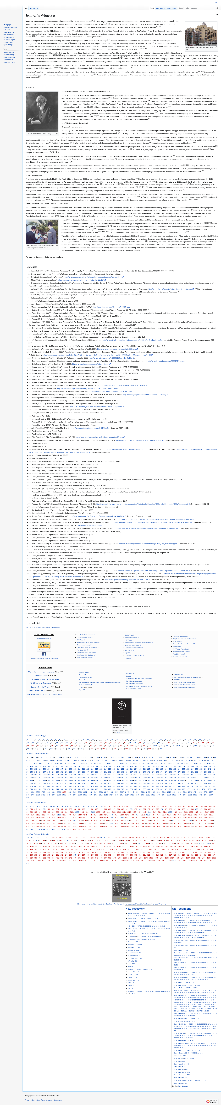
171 (96, 766)
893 (179, 789)
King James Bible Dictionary (85, 655)
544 (35, 789)
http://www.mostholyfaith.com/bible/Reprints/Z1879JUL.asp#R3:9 (96, 407)
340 (66, 778)
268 (135, 772)
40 (209, 740)
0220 (122, 820)
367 (183, 778)
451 (166, 783)
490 (144, 786)
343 (79, 778)
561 (79, 858)
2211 (132, 861)
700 (118, 789)
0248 (74, 823)
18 (102, 740)
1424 (27, 792)
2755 (200, 792)
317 (157, 775)
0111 (124, 812)
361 (157, 778)
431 (79, 783)
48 (57, 742)
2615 (179, 792)
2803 (54, 795)
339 (61, 778)
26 (141, 740)
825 (135, 789)
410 (179, 780)
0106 (98, 812)
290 (40, 775)
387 (79, 780)
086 (196, 809)
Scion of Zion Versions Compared (183, 644)
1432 (33, 792)
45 (42, 742)
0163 (200, 815)
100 (120, 745)
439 (114, 783)
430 (75, 783)
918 (183, 789)
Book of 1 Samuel (179, 953)
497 (175, 786)
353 (122, 778)
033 (158, 806)
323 (183, 775)
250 (57, 772)
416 (205, 780)
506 (214, 786)
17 (98, 740)
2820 (143, 795)
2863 (195, 795)
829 (153, 789)
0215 (95, 820)
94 (91, 745)
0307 (195, 826)
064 (101, 809)
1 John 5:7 (82, 675)
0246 (64, 823)
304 (101, 775)
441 (122, 783)
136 (137, 748)
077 (157, 809)
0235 (195, 820)
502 (196, 786)
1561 (140, 858)
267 (131, 772)
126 (80, 748)
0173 (64, 818)
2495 (158, 792)
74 (183, 742)
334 (40, 778)
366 (179, 778)
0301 (164, 826)
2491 (153, 792)
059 (79, 809)
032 (153, 806)
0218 (111, 820)
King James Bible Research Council (184, 639)
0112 (129, 812)
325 (192, 775)
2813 (106, 795)
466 (40, 786)
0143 (95, 815)
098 (57, 812)
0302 (169, 826)
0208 (59, 820)
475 (79, 786)
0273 (206, 823)
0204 (38, 820)
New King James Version (134, 681)
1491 (130, 858)
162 (57, 766)
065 (105, 809)
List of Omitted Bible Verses (134, 683)
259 (96, 772)
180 (135, 766)
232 (170, 769)
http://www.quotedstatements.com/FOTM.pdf (89, 428)
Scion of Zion (177, 641)
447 (148, 783)
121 (51, 748)
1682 (198, 858)
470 (57, 786)
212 (83, 769)
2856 (158, 795)
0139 (74, 815)
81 (28, 745)
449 (157, 783)
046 (214, 806)
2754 (195, 792)
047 (27, 809)
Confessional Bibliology (180, 636)
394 (109, 780)
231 (166, 769)
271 (148, 772)
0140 (80, 815)
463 (27, 786)
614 (57, 789)
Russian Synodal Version (40, 687)
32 (171, 740)
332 (31, 778)
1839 (43, 861)
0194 (174, 818)
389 (88, 780)
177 (122, 766)
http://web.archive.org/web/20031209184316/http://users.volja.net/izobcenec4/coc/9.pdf (153, 571)
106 (155, 745)
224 (135, 769)
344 (83, 778)
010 (58, 806)
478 (92, 786)
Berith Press (129, 635)
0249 (80, 823)
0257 (122, 823)
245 (35, 772)
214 (92, 769)
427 (61, 783)
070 (127, 809)
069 (122, 809)
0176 (80, 818)
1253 (209, 789)
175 (114, 766)
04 (37, 806)
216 (101, 769)
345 (88, 778)
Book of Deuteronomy (181, 935)
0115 (144, 812)
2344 (106, 792)
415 (201, 780)
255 (79, 772)
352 (118, 778)
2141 (90, 861)
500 (188, 786)
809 (105, 858)
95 (96, 745)
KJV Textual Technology (180, 649)
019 (97, 806)
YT (90, 657)
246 (40, 772)
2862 (190, 795)
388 (83, 780)
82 (33, 745)
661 (101, 789)
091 (27, 812)
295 (61, 775)
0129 (27, 815)
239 (201, 769)
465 (35, 786)
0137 (64, 815)
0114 (139, 812)
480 (101, 786)
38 (200, 740)
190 (179, 766)
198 (214, 766)
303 (96, 775)
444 (135, 783)
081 (175, 809)
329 (209, 775)
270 (144, 772)
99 (115, 745)
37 (195, 740)
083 (183, 809)
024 (119, 806)
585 (53, 789)
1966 (54, 861)
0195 (179, 818)
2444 (127, 792)
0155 (158, 815)
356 (135, 778)
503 (201, 786)
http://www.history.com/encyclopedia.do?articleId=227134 (81, 280)
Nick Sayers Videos (131, 637)
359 (148, 778)
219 (114, 769)
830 (157, 789)
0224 (143, 820)
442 (127, 783)
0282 (64, 826)
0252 (95, 823)
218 (109, 769)
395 (114, 780)
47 (52, 742)
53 (81, 742)
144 (169, 763)
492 (153, 786)
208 (66, 769)
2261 (143, 861)
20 (112, 740)
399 (131, 780)
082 (179, 809)
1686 (27, 861)
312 (135, 775)
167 (79, 766)
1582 (38, 792)
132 (114, 748)
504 (205, 786)
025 (123, 806)
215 (96, 769)
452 (170, 783)
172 (101, 766)
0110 (119, 812)
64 (135, 742)
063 (96, 809)
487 (131, 786)
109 (172, 745)
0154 (153, 815)
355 (131, 778)
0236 (200, 820)
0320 (74, 829)
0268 (179, 823)
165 (70, 766)
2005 (64, 861)
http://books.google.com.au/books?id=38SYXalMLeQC (145, 394)
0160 (185, 815)
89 (67, 745)
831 (162, 789)
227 (148, 769)
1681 (193, 858)
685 (114, 789)
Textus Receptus (84, 680)
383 (61, 780)
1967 (59, 861)
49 (62, 742)
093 (35, 812)
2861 (184, 795)
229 (157, 769)
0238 (211, 820)
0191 (158, 818)
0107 (103, 812)
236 (187, 769)
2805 (64, 795)
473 (70, 786)
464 (31, 786)
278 (179, 772)
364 (170, 778)
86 (52, 745)
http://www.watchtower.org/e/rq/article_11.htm (90, 364)
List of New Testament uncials (36, 802)
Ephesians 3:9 (178, 674)
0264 (158, 823)
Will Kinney (177, 679)
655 (75, 789)
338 (57, 778)
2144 (106, 861)
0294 (127, 826)
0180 (101, 818)
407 (166, 780)
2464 (148, 792)
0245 (59, 823)
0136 (59, 815)
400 (135, 780)
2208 (122, 861)
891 (170, 789)
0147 (116, 815)
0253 (101, 823)
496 (170, 786)
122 (57, 748)
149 (191, 763)
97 (106, 745)
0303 (174, 826)
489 (140, 786)
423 (44, 783)
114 (201, 745)
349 (105, 778)
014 (75, 806)
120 (45, 748)
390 (92, 780)
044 (206, 806)
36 (190, 740)
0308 (200, 826)
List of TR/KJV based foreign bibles (184, 682)
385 (70, 780)
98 (111, 745)
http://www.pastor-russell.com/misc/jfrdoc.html (125, 449)
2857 (163, 795)
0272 (200, 823)
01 (26, 806)
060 (83, 809)
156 (31, 766)
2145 (111, 861)
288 (31, 775)
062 (92, 809)
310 (127, 775)
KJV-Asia (128, 640)
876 (166, 789)
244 (31, 772)
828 (148, 789)
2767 (33, 795)
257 (88, 772)
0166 (27, 818)
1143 (193, 789)
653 (66, 789)
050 (40, 809)
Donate (40, 649)
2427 (116, 792)
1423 (214, 789)
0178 (90, 818)
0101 (72, 812)
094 (40, 812)
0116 (149, 812)
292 (48, 775)
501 (192, 786)
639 (61, 789)
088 (205, 809)
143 (165, 763)
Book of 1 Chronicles (180, 972)
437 (105, 783)
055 (61, 809)
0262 (148, 823)
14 (83, 740)
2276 (174, 861)
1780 (48, 792)
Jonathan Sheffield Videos (181, 651)
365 (175, 778)
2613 (169, 792)
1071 (188, 789)
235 (183, 769)
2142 (95, 861)
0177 (85, 818)
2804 (59, 795)
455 (183, 783)
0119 (165, 812)
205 (53, 769)
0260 (137, 823)
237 (192, 769)
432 (83, 783)
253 (70, 772)
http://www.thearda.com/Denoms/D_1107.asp (111, 307)
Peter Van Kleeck (82, 657)
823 (127, 789)
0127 (207, 812)
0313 (38, 829)
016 (84, 806)
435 (96, 783)
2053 (69, 792)
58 (106, 742)
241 (209, 769)
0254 (106, 823)
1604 (167, 858)
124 (68, 748)
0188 (143, 818)
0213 (85, 820)
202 (40, 769)
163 (61, 766)
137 (143, 748)
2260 (137, 861)
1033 (114, 858)
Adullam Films (177, 646)
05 (40, 806)
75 (188, 742)
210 (75, 769)
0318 (64, 829)
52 (77, 742)
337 (53, 778)
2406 (205, 861)
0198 (195, 818)
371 (201, 778)
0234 (190, 820)
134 (126, 748)
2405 (200, 861)
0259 (132, 823)
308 (118, 775)
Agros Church (83, 690)
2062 (90, 792)
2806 (69, 795)
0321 (80, 829)
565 (40, 789)
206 (57, 769)
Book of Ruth (178, 950)
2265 (158, 861)
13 (78, 740)
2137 (69, 861)
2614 (174, 792)
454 (179, 783)
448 (153, 783)
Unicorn (128, 676)
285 (209, 772)
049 (35, 809)
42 (28, 742)
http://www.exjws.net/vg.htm (89, 525)
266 (127, 772)
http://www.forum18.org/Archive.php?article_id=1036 (111, 391)
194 (196, 766)
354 (127, 778)
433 (88, 783)
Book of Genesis (179, 913)
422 (40, 783)
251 (61, 772)
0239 (27, 823)
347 (96, 778)
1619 (177, 858)
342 (75, 778)
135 (132, 748)
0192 (164, 818)
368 (188, 778)
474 (75, 786)
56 (96, 742)
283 (201, 772)
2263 (148, 861)
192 (188, 766)
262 (109, 772)
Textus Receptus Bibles (84, 637)
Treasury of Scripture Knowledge (87, 647)
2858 (169, 795)
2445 (132, 792)
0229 (169, 820)
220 (118, 769)
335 (44, 778)
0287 (90, 826)
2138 (74, 861)
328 (205, 775)
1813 (54, 792)
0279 (48, 826)
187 (166, 766)
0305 (185, 826)
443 (131, 783)
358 (144, 778)
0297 (143, 826)
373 (209, 778)
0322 (85, 829)
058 (75, 809)
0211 (74, 820)
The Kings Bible (81, 650)
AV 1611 (127, 658)
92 (81, 745)
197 (209, 766)
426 (57, 783)
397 (122, 780)
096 (48, 812)
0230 (174, 820)
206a (62, 849)
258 (92, 772)
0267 (174, 823)
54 (86, 742)
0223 (137, 820)
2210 (127, 861)
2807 (74, 795)
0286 (85, 826)
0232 (184, 820)
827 (144, 789)
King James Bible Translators (86, 652)
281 (192, 772)
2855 (153, 795)
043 (201, 806)
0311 (27, 829)
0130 (33, 815)
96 (101, 745)
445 (140, 783)
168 (83, 766)
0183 (116, 818)
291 (44, 775)
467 (44, 786)
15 (88, 740)
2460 (143, 792)
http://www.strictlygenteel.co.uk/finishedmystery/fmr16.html (99, 437)
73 (179, 742)
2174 (95, 792)
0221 (127, 820)
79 (208, 742)
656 (79, 789)
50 (67, 742)
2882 (205, 795)
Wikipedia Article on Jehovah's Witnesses (42, 627)
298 (75, 775)
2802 (48, 795)
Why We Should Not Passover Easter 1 (186, 677)
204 (48, 769)
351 (114, 778)
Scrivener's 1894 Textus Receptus (45, 679)
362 (162, 778)
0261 (143, 823)
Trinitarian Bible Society (132, 645)
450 (162, 783)
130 (103, 748)
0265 (164, 823)
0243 (48, 823)
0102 (77, 812)
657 (83, 789)
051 (44, 809)
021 (105, 806)
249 (53, 772)
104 (143, 745)
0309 (206, 826)
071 (131, 809)
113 (195, 745)
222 (127, 769)
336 (48, 778)
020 (101, 806)
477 (88, 786)
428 (66, 783)
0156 (164, 815)
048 (31, 809)
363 (166, 778)
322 (179, 775)
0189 (148, 818)
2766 (27, 795)
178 (127, 766)
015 (79, 806)
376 (31, 780)
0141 (85, 815)
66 (145, 742)
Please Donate (43, 639)
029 (140, 806)
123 (63, 748)
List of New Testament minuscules (184, 685)
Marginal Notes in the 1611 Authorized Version (45, 694)
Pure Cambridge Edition (133, 689)
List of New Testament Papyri (36, 736)
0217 (106, 820)
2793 (43, 795)
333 (35, 778)
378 (40, 780)
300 (83, 775)
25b (105, 838)
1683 (203, 858)
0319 (69, 829)
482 (109, 786)
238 (196, 769)
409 (175, 780)
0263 (153, 823)
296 (66, 775)
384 (66, 780)
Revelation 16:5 (84, 672)
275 (166, 772)
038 (179, 806)
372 (205, 778)
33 (175, 740)
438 (109, 783)
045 (210, 806)
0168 (38, 818)
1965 (48, 861)
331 (27, 778)
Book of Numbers (179, 930)
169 (88, 766)
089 (209, 809)
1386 (125, 858)
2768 (38, 795)
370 (196, 778)
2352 (190, 861)
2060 (80, 792)
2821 (148, 795)
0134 (48, 815)
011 (62, 806)
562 (83, 858)
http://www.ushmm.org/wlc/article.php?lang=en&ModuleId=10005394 (96, 516)
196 (205, 766)
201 (35, 769)
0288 (95, 826)
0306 (190, 826)
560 (75, 858)
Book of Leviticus (179, 925)
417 (209, 780)
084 (188, 809)
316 (153, 775)
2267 (169, 861)
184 (153, 766)
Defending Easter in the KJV (133, 655)
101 (126, 745)
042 (197, 806)
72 (174, 742)
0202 (27, 820)
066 (109, 809)
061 (88, 809)
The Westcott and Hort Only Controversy (139, 678)
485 (122, 786)
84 (42, 745)
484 (118, 786)
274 (162, 772)
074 (144, 809)
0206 (48, 820)
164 (66, 766)
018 (92, 806)
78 (203, 742)
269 (140, 772)
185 (157, 766)
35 (185, 740)
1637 (188, 858)
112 (189, 745)
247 (44, 772)
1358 (119, 858)
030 (145, 806)
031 (149, 806)
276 (170, 772)
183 (148, 766)
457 (192, 783)
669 (105, 789)
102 (132, 745)
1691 (33, 861)
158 (40, 766)
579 (48, 789)
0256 (116, 823)
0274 (211, 823)
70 (164, 742)
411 (183, 780)
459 (201, 783)
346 (92, 778)
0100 (66, 812)
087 (201, 809)
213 (87, 769)
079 (166, 809)
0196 (185, 818)
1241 (204, 789)
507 (27, 789)
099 (61, 812)
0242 (43, 823)
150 (195, 763)
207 (61, 769)
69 (159, 742)
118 (34, 748)
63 (130, 742)
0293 (122, 826)
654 (70, 789)
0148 (122, 815)
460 (205, 783)
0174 (69, 818)
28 (151, 740)
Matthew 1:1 (130, 673)
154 (212, 763)
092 (31, 812)
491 (148, 786)
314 (144, 775)
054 (57, 809)
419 (27, 783)
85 (47, 745)
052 (48, 809)
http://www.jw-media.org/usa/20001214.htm (165, 361)
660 (96, 789)
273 (157, 772)
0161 (190, 815)
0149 (127, 815)
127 (86, 748)
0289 (101, 826)
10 (64, 740)
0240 (33, 823)
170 (92, 766)
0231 (179, 820)
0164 (206, 815)
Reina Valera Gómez (37, 691)
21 (117, 740)
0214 (90, 820)
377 (35, 780)
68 (154, 742)
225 (140, 769)
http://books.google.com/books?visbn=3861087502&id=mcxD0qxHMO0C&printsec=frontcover (155, 519)
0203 (33, 820)
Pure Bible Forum (178, 654)
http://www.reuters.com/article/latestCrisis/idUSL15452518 (123, 385)
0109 (114, 812)
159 (44, 766)
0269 (185, 823)
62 (125, 742)
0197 (190, 818)
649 (101, 858)
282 (196, 772)
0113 (134, 812)
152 (204, 763)
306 (109, 775)
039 (184, 806)
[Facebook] (44, 654)
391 (96, 780)
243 (27, 772)
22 (122, 740)
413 (192, 780)
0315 (48, 829)
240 (205, 769)
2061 (85, 792)
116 (212, 745)
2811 (95, 795)
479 (96, 786)
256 (83, 772)
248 (48, 772)
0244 (54, 823)
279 (183, 772)
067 (114, 809)
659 (92, 789)
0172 (59, 818)
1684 (209, 858)
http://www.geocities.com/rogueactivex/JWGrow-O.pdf (126, 580)
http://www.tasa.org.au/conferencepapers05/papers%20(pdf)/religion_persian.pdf (145, 528)
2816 (122, 795)
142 (160, 763)
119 (40, 748)
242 (214, 769)
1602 (161, 858)
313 (140, 775)
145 (173, 763)
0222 (132, 820)
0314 (43, 829)
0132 (43, 815)
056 (66, 809)
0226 (153, 820)
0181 (106, 818)
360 (153, 778)
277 (175, 772)
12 (73, 740)
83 (38, 745)
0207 (54, 820)
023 (114, 806)
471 (61, 786)
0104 (87, 812)
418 (214, 780)
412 (187, 780)
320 (170, 775)
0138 (69, 815)
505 (209, 786)
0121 (175, 812)
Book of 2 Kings (179, 967)
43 (33, 742)
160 (48, 766)
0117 (154, 812)
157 (35, 766)
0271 (195, 823)
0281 (59, 826)
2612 (164, 792)
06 (44, 806)
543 (31, 789)
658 (88, 789)
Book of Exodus (179, 920)
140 (160, 748)
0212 (80, 820)
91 (77, 745)
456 (188, 783)
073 (140, 809)
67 (149, 742)
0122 (180, 812)
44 (38, 742)
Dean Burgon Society (83, 645)
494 (162, 786)
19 (107, 740)
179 (131, 766)
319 (166, 775)
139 (155, 748)
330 (214, 775)
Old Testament (34, 672)
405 (157, 780)
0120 (170, 812)
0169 (43, 818)
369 (192, 778)
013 (71, 806)
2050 (64, 792)
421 (35, 783)
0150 (132, 815)
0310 (211, 826)
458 (196, 783)
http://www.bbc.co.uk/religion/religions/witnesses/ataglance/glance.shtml (93, 277)
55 (91, 742)
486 (127, 786)
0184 (122, 818)
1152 (198, 789)
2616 (185, 792)
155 (27, 766)
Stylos (127, 653)
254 (75, 772)
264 (118, 772)
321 (174, 775)
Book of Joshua (179, 940)
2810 (90, 795)
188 (170, 766)
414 (196, 780)
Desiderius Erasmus (85, 677)
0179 (95, 818)
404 (153, 780)
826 (140, 789)
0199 (200, 818)
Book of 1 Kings (179, 962)
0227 (158, 820)
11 (68, 740)
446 (144, 783)
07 (47, 806)
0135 (54, 815)
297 (70, 775)
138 (149, 748)
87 (57, 745)
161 (53, 766)
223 (131, 769)
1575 (146, 858)
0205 (43, 820)
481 (105, 786)
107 (161, 745)
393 (105, 780)
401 (140, 780)
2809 (85, 795)
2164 (116, 861)
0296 (137, 826)
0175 (74, 818)
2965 (27, 798)
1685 (214, 858)
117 (28, 748)
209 (70, 769)
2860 (179, 795)
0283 (69, 826)
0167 (33, 818)
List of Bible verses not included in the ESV (139, 686)
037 (175, 806)
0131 (38, 815)
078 (162, 809)
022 (110, 806)
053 (53, 809)
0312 (32, 829)
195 (201, 766)
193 (192, 766)
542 (70, 858)
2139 (80, 861)
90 (72, 745)
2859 (174, 795)
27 (146, 740)
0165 (211, 815)
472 (66, 786)
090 (214, 809)
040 (188, 806)
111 (184, 745)
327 (201, 775)
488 (135, 786)
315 (148, 775)
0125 (196, 812)
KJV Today (80, 640)
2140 (85, 861)
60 (115, 742)
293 (53, 775)
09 (54, 806)
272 (153, 772)
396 (118, 780)
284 (205, 772)
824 (131, 789)
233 (174, 769)
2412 (27, 864)
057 (70, 809)
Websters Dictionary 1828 (133, 648)
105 (149, 745)
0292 (116, 826)
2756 (206, 792)
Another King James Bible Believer (87, 642)
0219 (116, 820)
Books (81, 687)
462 (214, 783)
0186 (132, 818)
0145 (106, 815)
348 (101, 778)
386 (75, 780)
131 (109, 748)
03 (33, 806)
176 (118, 766)
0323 (90, 829)
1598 (151, 858)
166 (75, 766)
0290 (106, 826)
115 (207, 745)
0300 (158, 826)
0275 (27, 826)
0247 (69, 823)
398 (127, 780)
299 (79, 775)
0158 (174, 815)
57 (101, 742)
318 (161, 775)
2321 (184, 861)
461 (209, 783)
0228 (163, 820)
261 (105, 772)
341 (70, 778)
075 (148, 809)
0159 (179, 815)
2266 (163, 861)
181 (140, 766)
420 (31, 783)
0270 (190, 823)
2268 (101, 792)
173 (105, 766)
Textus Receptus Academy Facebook (43, 658)
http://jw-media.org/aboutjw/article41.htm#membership (170, 289)
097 (53, 812)
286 (214, 772)
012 (66, 806)
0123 (186, 812)
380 (48, 780)
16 (93, 740)
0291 (111, 826)
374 (214, 778)
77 (198, 742)
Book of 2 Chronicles (180, 977)
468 (48, 786)
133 (120, 748)
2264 (153, 861)
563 (88, 858)
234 (179, 769)
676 (109, 789)
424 (48, 783)
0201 (211, 818)
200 (31, 769)
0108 (108, 812)
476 (83, 786)
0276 (33, 826)
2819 (137, 795)
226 (144, 769)
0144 (101, 815)
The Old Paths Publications (85, 635)
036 (171, 806)
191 (183, 766)
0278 (43, 826)
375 (27, 780)
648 (96, 858)
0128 (212, 812)
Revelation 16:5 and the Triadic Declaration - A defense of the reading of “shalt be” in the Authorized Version (120, 904)
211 (79, 769)
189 (175, 766)
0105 (93, 812)
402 (144, 780)
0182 (111, 818)
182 (144, 766)
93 (86, 745)
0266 (169, 823)
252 (66, 772)
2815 (116, 795)
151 (199, 763)
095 (44, 812)
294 (57, 775)
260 (101, 772)
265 (122, 772)
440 (118, 783)
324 (187, 775)
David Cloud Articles (179, 657)
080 (170, 809)
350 (109, 778)
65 (140, 742)
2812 (101, 795)
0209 (64, 820)
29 (156, 740)
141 (156, 763)
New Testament (48, 672)
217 (105, 769)
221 (122, 769)
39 (205, 740)
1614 (172, 858)
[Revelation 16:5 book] (121, 888)
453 (175, 783)
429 (70, 783)
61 (120, 742)
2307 (179, 861)
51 (72, 742)
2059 (74, 792)
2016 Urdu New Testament (40, 683)
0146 (111, 815)
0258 (127, 823)
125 (74, 748)
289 (35, 775)
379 (44, 780)
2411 (211, 861)
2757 (211, 792)
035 (166, 806)
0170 (48, 818)
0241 (38, 823)
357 (140, 778)
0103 (82, 812)
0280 (54, 826)
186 (162, 766)
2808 (80, 795)
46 (47, 742)
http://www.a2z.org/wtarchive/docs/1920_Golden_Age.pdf (139, 440)
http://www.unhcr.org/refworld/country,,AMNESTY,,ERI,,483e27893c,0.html (87, 388)
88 (62, 745)
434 (92, 783)
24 (132, 740)
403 (148, 780)
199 (27, 769)
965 (109, 858)
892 (175, 789)
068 (118, 809)
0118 (160, 812)
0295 (132, 826)
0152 (143, 815)
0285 (80, 826)
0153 (148, 815)
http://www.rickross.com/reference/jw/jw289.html (116, 349)
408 (170, 780)
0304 (179, 826)
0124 (191, 812)
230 (161, 769)
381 (53, 780)
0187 (137, 818)
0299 (153, 826)
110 (178, 745)
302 (92, 775)
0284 (74, 826)
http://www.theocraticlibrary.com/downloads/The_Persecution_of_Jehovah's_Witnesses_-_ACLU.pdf (150, 522)
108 (166, 745)
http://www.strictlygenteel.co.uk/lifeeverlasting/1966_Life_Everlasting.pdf (132, 340)
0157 (169, 815)
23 (127, 740)
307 (114, 775)
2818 (132, 795)
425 (53, 783)
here (118, 732)
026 (127, 806)
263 (114, 772)
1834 (59, 792)
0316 (53, 829)
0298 (148, 826)
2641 (190, 792)
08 (51, 806)
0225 (148, 820)
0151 (137, 815)
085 (192, 809)
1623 (182, 858)
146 (178, 763)
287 (27, 775)
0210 (69, 820)
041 (192, 806)
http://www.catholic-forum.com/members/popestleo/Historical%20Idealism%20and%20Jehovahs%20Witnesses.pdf (142, 504)
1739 (43, 792)
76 (193, 742)
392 (101, 780)
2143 (101, 861)
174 (109, 766)
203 (44, 769)
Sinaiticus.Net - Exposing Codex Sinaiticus (138, 642)
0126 (201, 812)
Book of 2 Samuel (179, 958)
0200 (206, 818)
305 (105, 775)
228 (153, 769)
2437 (122, 792)
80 (213, 742)
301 (88, 775)
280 (188, 772)
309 (122, 775)
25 (136, 740)
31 (166, 740)
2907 (211, 795)
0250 (85, 823)
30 (161, 740)
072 (135, 809)
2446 (137, 792)
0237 (205, 820)
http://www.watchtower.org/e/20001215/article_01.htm (110, 358)
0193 (169, 818)
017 (88, 806)
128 (91, 748)
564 (92, 858)
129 (97, 748)
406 (162, 780)
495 (166, 786)
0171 (54, 818)
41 (214, 740)
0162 (195, 815)
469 (53, 786)
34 (180, 740)
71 (169, 742)
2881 (200, 795)
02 (30, 806)
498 (179, 786)
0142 (90, 815)
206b (67, 849)
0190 (153, 818)
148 (186, 763)
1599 (156, 858)
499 (183, 786)
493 (157, 786)
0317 (59, 829)
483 (114, 786)
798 (122, 789)
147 (182, 763)
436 (101, 783)
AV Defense (128, 650)
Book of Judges (179, 945)
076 (153, 809)
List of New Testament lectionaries (184, 687)
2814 (111, 795)
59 (111, 742)
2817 (127, 795)
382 (57, 780)
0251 (90, 823)
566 (44, 789)
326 (196, 775)
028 (136, 806)
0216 (101, 820)
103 (138, 745)
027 (132, 806)
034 (162, 806)
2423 (111, 792)
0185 (127, 818)
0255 (111, 823)
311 (131, 775)
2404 (195, 861)
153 (208, 763)
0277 (38, 826)
